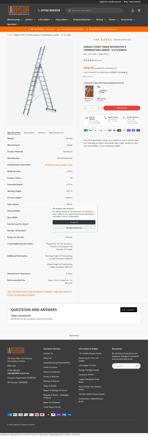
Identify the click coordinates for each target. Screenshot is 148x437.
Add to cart (122, 108)
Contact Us (48, 353)
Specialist (11, 24)
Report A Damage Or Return (55, 390)
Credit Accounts (50, 367)
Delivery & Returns (51, 381)
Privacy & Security (51, 376)
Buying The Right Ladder (89, 370)
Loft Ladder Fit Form (87, 365)
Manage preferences (74, 228)
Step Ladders (62, 19)
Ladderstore (17, 425)
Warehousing (13, 19)
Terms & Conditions (51, 372)
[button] (139, 10)
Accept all (74, 222)
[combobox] (95, 10)
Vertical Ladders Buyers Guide (91, 394)
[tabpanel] (39, 210)
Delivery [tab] (42, 132)
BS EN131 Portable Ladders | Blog (58, 165)
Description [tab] (29, 132)
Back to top (74, 336)
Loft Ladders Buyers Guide (90, 353)
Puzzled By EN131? (86, 374)
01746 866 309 (77, 29)
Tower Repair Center (52, 407)
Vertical (99, 19)
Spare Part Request (51, 402)
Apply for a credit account (110, 2)
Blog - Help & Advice (132, 2)
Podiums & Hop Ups (81, 19)
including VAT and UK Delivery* (105, 68)
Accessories (126, 19)
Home (9, 35)
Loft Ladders (44, 19)
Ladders (29, 19)
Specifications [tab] (13, 132)
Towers (112, 19)
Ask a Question (128, 309)
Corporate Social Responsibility (56, 362)
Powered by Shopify (28, 425)
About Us (47, 358)
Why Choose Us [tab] (56, 132)
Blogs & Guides (49, 386)
